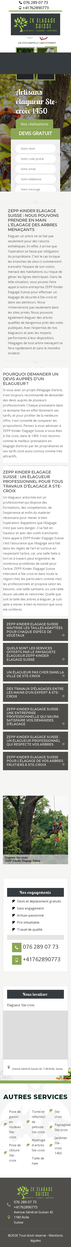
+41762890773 (35, 7)
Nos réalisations (34, 124)
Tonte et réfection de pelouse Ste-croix (38, 1121)
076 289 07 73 (35, 2)
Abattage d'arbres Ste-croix (38, 1145)
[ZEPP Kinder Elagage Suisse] (35, 24)
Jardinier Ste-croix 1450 (61, 1145)
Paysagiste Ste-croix (61, 1127)
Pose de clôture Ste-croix (15, 1153)
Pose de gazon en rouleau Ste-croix (15, 1124)
